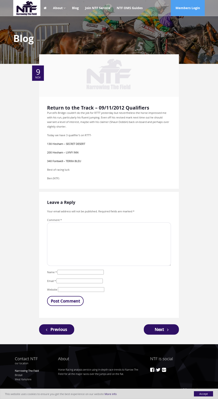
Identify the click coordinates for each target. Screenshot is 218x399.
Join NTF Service (97, 8)
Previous (58, 329)
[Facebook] (152, 370)
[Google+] (164, 370)
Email (51, 281)
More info (111, 394)
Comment (54, 220)
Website (52, 289)
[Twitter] (158, 370)
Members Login (188, 8)
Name (52, 272)
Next (159, 329)
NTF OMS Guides (130, 8)
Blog (75, 8)
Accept (203, 394)
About (58, 8)
